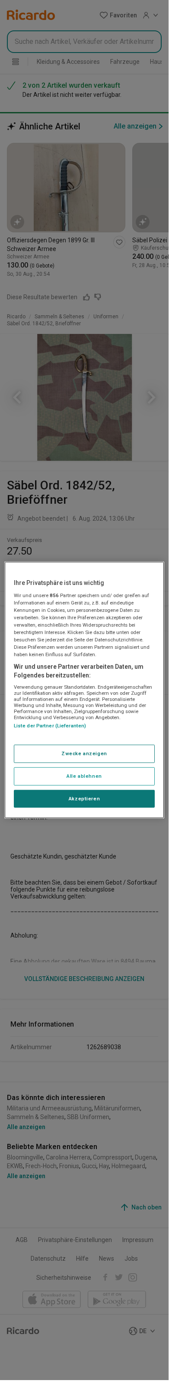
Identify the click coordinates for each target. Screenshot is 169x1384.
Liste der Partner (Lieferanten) (50, 726)
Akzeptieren (84, 798)
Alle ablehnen (84, 776)
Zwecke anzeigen (84, 753)
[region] (84, 690)
